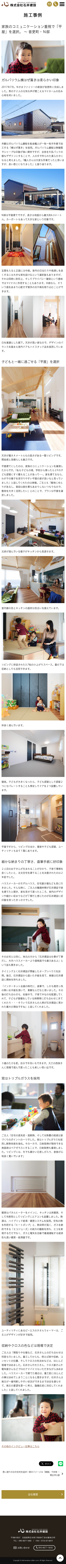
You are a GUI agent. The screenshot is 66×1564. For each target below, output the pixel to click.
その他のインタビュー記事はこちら (20, 1446)
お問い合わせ (23, 1548)
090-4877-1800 (45, 1547)
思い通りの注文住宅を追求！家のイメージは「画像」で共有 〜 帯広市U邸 (31, 1473)
